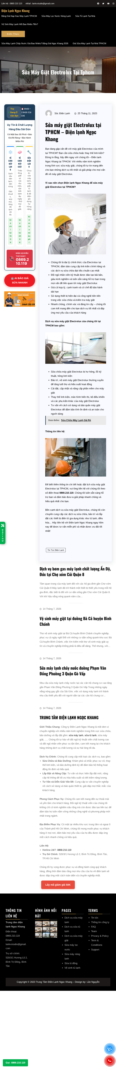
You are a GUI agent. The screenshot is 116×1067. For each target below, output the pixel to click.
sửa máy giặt (68, 165)
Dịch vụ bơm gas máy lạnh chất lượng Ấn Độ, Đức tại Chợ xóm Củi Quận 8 (75, 571)
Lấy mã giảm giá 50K (58, 884)
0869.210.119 (64, 850)
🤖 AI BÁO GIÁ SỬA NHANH (20, 280)
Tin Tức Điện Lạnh (56, 550)
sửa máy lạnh (76, 735)
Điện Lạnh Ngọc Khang (15, 10)
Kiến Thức (13, 34)
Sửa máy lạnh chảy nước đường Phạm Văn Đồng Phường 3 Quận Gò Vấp (73, 670)
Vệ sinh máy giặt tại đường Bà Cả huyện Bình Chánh (75, 621)
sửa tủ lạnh (90, 735)
